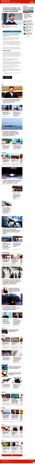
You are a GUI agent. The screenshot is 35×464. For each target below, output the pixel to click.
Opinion (12, 341)
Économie (5, 2)
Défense (3, 205)
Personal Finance (14, 2)
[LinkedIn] (29, 458)
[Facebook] (26, 458)
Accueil (2, 5)
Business (14, 110)
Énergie (3, 341)
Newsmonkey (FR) (9, 461)
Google (3, 376)
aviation (24, 12)
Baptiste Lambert (8, 25)
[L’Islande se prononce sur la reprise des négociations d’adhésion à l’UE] (15, 154)
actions (3, 397)
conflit (3, 97)
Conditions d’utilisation (7, 458)
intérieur (14, 241)
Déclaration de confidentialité (14, 458)
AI (20, 413)
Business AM (8, 103)
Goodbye (13, 461)
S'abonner (32, 2)
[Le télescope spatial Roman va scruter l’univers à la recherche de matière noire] (7, 105)
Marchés (11, 2)
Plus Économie (30, 36)
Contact (3, 458)
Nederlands (32, 458)
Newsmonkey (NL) (4, 461)
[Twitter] (27, 458)
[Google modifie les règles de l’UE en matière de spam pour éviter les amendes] (5, 371)
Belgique (3, 2)
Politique (8, 2)
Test (3, 446)
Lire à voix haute (12, 31)
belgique (21, 341)
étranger (3, 110)
